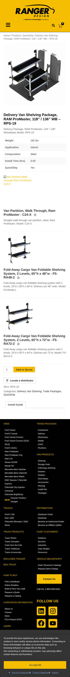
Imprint (55, 672)
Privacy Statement (41, 672)
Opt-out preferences (21, 672)
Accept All (35, 664)
